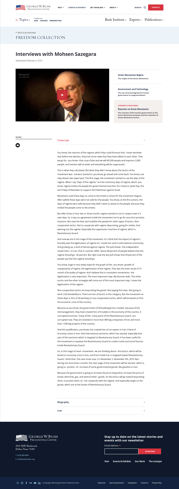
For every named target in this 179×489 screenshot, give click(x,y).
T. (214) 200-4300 (22, 455)
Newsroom (102, 483)
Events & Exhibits (77, 7)
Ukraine (44, 20)
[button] (62, 95)
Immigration (56, 20)
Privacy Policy (156, 483)
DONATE (156, 7)
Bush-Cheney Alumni (117, 483)
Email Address (112, 446)
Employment (132, 483)
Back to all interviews (27, 32)
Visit (60, 7)
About (113, 7)
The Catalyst (155, 461)
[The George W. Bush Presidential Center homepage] (33, 7)
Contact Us (144, 483)
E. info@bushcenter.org (25, 459)
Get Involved (96, 7)
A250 (36, 20)
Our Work (140, 461)
